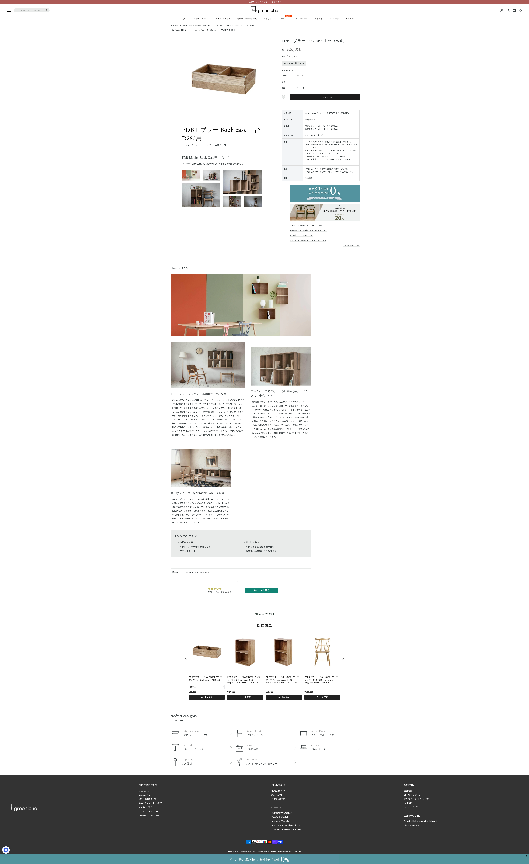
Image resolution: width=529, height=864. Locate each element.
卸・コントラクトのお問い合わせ (285, 825)
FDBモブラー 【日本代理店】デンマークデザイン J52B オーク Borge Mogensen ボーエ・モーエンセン (322, 680)
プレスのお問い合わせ (281, 821)
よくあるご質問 (145, 807)
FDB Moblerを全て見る (264, 614)
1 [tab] (208, 386)
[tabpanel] (208, 367)
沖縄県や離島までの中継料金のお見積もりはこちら (308, 230)
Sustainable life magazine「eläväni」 (421, 821)
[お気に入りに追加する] (284, 97)
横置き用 (299, 75)
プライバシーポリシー (148, 811)
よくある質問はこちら (351, 245)
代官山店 (417, 798)
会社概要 (408, 790)
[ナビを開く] (9, 10)
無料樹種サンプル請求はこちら (301, 235)
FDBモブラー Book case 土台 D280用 (239, 25)
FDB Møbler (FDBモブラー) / (182, 30)
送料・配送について (147, 798)
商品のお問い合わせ (280, 817)
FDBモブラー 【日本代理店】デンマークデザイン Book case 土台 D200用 (206, 678)
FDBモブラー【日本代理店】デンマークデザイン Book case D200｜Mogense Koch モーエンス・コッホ (283, 680)
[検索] (508, 10)
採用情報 (408, 803)
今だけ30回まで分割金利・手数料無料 (264, 2)
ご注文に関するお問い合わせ (283, 813)
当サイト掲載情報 (411, 825)
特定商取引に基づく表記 (149, 815)
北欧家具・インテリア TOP (182, 25)
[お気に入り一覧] (520, 10)
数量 (283, 88)
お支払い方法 (144, 794)
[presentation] (186, 658)
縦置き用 (286, 75)
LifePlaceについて (412, 794)
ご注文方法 (144, 790)
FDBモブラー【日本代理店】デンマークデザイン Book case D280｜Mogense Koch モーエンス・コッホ (244, 680)
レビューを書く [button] (261, 590)
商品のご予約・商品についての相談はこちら (306, 225)
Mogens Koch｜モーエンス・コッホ (209, 25)
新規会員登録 (277, 794)
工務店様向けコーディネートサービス (287, 829)
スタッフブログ (411, 807)
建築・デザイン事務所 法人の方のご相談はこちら (308, 240)
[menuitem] (176, 19)
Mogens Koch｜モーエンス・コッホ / (209, 30)
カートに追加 (206, 697)
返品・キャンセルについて (150, 803)
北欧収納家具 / (230, 30)
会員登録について (279, 790)
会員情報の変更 (278, 798)
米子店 (426, 798)
